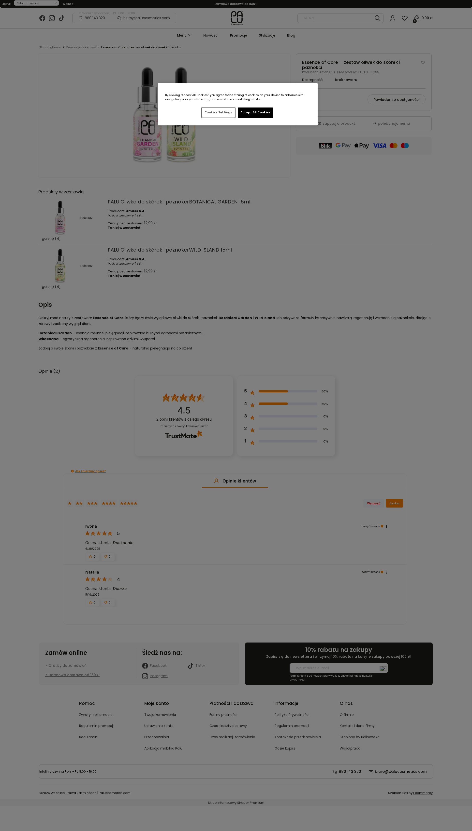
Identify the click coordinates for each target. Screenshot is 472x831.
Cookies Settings (218, 112)
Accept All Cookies (255, 112)
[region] (238, 104)
